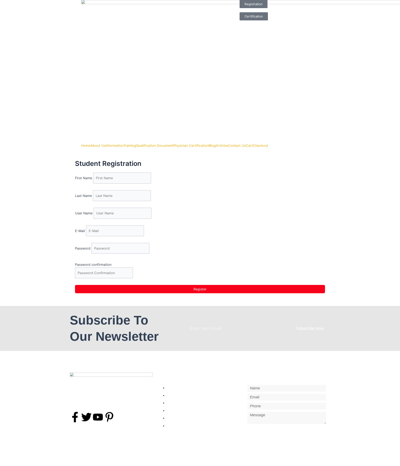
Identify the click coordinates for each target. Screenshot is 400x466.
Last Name (84, 196)
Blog (212, 145)
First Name (84, 178)
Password (83, 248)
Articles (222, 145)
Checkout (260, 145)
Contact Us (237, 145)
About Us (98, 145)
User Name (84, 213)
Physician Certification (191, 145)
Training (130, 145)
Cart (249, 145)
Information (114, 145)
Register (200, 289)
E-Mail (80, 231)
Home (86, 145)
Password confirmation (93, 264)
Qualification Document (154, 145)
